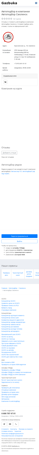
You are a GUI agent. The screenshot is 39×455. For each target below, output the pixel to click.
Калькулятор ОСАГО (8, 301)
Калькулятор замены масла (11, 324)
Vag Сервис (5, 174)
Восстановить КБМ (8, 362)
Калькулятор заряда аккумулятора (13, 322)
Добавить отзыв (9, 153)
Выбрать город (7, 308)
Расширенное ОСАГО (9, 352)
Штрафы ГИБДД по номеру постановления (16, 372)
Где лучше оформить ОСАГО (11, 343)
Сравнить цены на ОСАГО (11, 303)
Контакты (13, 429)
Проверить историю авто (10, 392)
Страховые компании (9, 310)
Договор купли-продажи (29, 274)
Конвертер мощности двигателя (13, 320)
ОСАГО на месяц (7, 337)
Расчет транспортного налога (12, 380)
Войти (19, 241)
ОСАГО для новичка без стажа (12, 357)
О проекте (5, 429)
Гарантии (17, 431)
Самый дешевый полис (10, 346)
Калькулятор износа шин (10, 318)
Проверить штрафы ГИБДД (11, 370)
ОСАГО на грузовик (8, 348)
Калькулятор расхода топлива (12, 329)
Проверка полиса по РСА (10, 305)
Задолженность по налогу (10, 382)
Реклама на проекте (26, 429)
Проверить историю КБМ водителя (14, 364)
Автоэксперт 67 (16, 171)
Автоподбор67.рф (29, 171)
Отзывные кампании (9, 390)
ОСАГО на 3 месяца (8, 339)
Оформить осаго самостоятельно (13, 341)
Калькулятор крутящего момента (13, 315)
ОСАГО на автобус (8, 350)
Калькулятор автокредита (10, 331)
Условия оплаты (7, 431)
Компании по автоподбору (11, 401)
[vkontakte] (5, 82)
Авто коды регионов (8, 397)
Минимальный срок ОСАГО (11, 334)
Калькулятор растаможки (10, 327)
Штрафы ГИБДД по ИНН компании (13, 374)
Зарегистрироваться (19, 236)
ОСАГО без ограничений (10, 355)
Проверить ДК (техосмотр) (11, 388)
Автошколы (5, 399)
